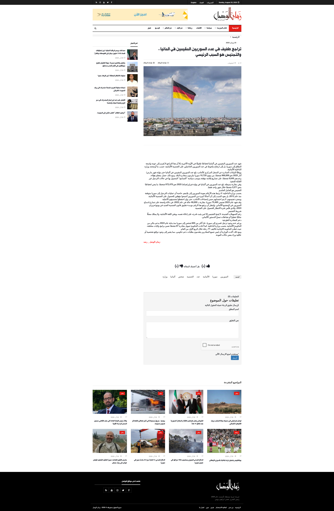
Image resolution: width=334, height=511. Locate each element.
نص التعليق (234, 320)
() (204, 265)
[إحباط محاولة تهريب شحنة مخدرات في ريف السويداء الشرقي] (132, 96)
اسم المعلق (234, 308)
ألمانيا (172, 276)
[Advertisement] (192, 154)
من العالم (168, 28)
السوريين (224, 276)
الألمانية (206, 276)
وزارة (165, 276)
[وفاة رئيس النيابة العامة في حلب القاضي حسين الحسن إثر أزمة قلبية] (110, 413)
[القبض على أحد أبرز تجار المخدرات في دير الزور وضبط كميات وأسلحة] (132, 108)
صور (149, 28)
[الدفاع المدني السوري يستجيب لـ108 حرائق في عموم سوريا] (186, 452)
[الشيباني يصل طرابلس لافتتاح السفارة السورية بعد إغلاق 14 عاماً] (186, 413)
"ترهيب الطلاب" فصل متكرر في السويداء (111, 113)
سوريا (214, 276)
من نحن (230, 507)
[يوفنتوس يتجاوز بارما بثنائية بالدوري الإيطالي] (224, 452)
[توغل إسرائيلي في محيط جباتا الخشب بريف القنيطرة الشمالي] (224, 413)
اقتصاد (201, 3)
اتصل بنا (201, 507)
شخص (181, 276)
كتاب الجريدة (222, 28)
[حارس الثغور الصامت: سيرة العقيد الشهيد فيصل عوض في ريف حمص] (110, 452)
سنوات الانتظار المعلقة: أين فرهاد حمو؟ (111, 76)
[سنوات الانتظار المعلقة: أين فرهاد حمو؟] (132, 83)
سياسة (209, 28)
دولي (160, 393)
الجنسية (190, 276)
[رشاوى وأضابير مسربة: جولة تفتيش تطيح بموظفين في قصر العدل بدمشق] (132, 71)
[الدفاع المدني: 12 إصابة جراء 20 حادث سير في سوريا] (148, 452)
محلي (236, 393)
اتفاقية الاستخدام (221, 507)
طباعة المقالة (148, 62)
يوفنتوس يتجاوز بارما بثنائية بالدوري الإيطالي (225, 460)
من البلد (180, 28)
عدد (198, 276)
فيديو (157, 28)
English (193, 3)
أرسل (235, 357)
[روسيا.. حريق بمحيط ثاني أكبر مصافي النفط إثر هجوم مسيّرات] (148, 413)
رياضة (190, 28)
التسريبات (210, 3)
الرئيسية (235, 28)
